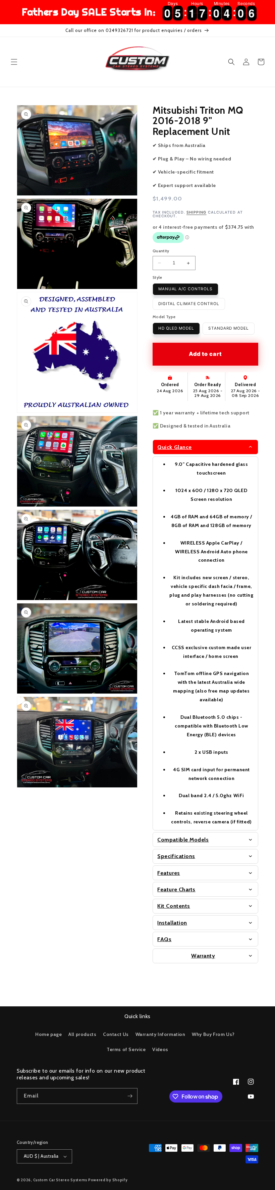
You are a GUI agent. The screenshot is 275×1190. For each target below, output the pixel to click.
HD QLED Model (176, 328)
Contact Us (116, 1034)
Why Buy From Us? (213, 1034)
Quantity (161, 251)
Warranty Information (160, 1034)
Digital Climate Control (188, 303)
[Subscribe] (129, 1096)
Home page (48, 1034)
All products (82, 1034)
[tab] (205, 447)
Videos (160, 1049)
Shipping (196, 212)
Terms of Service (126, 1049)
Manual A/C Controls (185, 289)
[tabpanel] (205, 643)
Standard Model (228, 328)
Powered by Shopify (108, 1180)
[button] (14, 61)
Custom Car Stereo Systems (60, 1180)
